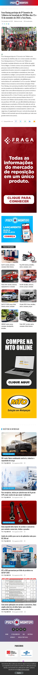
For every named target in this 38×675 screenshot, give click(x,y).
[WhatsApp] (7, 24)
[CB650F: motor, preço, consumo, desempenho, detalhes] (9, 315)
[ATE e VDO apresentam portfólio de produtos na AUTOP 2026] (19, 556)
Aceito (19, 673)
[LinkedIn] (9, 24)
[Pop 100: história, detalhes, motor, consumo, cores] (28, 256)
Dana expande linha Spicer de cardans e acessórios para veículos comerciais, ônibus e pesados (17, 527)
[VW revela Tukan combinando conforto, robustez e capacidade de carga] (19, 444)
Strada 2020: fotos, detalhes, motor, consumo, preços (28, 305)
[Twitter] (4, 24)
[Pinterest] (17, 629)
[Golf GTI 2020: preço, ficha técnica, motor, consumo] (9, 296)
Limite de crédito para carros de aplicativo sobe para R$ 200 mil (18, 537)
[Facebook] (2, 24)
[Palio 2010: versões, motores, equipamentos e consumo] (9, 276)
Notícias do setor (18, 21)
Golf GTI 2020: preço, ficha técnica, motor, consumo (8, 305)
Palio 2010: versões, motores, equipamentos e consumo (9, 285)
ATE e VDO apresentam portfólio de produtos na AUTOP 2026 (17, 571)
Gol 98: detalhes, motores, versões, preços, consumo (27, 285)
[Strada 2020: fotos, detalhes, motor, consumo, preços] (28, 296)
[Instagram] (21, 629)
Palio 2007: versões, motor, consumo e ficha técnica (27, 325)
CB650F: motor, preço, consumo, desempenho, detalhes (7, 326)
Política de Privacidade (23, 669)
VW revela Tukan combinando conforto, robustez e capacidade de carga (17, 459)
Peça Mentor (7, 463)
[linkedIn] (30, 121)
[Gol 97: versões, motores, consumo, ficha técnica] (9, 256)
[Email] (34, 121)
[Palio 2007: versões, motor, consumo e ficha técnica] (28, 315)
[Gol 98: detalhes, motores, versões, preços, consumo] (28, 276)
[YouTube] (24, 629)
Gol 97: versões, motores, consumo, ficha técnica (8, 266)
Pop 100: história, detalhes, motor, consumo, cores (27, 266)
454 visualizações (28, 21)
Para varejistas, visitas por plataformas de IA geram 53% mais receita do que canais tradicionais (18, 493)
